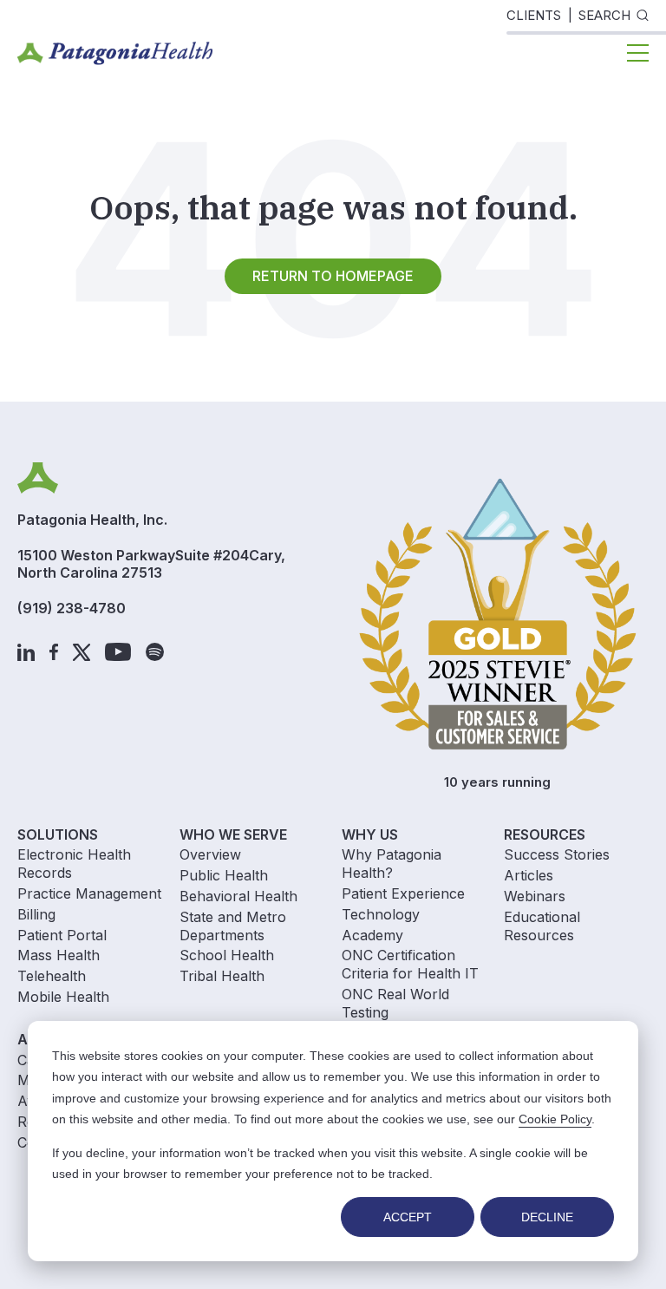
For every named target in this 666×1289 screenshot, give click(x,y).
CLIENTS (533, 15)
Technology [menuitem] (381, 914)
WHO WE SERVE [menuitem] (233, 834)
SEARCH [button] (604, 15)
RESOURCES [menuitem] (544, 834)
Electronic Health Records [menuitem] (74, 863)
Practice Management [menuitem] (89, 893)
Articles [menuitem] (528, 875)
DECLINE (547, 1217)
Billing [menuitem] (36, 914)
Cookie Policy (555, 1119)
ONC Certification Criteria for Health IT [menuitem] (410, 964)
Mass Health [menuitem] (58, 955)
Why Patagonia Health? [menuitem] (391, 863)
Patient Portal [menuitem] (62, 935)
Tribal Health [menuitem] (222, 976)
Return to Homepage (333, 276)
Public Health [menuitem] (224, 875)
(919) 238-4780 (71, 608)
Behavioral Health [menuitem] (238, 896)
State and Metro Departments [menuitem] (233, 926)
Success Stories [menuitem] (557, 854)
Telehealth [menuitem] (51, 976)
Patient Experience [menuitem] (403, 893)
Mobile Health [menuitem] (63, 996)
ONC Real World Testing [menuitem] (395, 1003)
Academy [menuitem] (372, 935)
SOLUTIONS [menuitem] (57, 834)
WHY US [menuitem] (370, 834)
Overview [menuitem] (210, 854)
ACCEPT (407, 1217)
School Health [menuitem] (227, 955)
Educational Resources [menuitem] (542, 926)
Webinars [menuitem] (534, 896)
